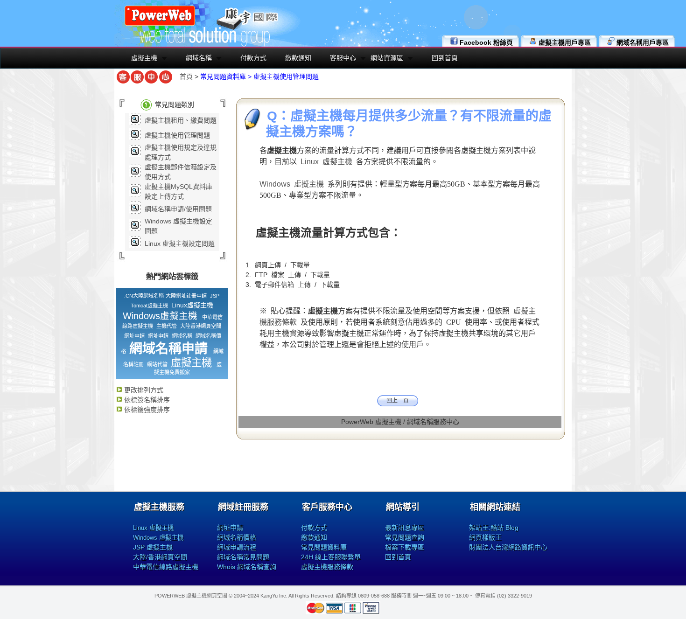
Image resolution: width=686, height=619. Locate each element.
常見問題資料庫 (324, 547)
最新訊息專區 (404, 527)
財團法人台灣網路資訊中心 (508, 547)
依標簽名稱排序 (146, 399)
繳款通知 (298, 58)
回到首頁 (445, 58)
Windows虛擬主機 (160, 316)
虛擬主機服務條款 (327, 566)
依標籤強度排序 (146, 409)
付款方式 (253, 58)
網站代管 (157, 364)
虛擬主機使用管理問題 (177, 135)
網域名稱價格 (236, 537)
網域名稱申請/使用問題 (178, 209)
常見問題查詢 (404, 537)
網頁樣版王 (485, 537)
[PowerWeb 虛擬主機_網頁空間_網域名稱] (160, 24)
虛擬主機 (144, 58)
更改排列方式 (142, 390)
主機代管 (166, 326)
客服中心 (343, 58)
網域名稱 (199, 58)
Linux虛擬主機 (192, 305)
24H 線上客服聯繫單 (331, 557)
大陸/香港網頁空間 (160, 557)
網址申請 (134, 336)
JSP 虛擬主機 (153, 547)
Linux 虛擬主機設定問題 (180, 243)
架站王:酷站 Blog (493, 527)
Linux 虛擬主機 (326, 162)
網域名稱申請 (168, 348)
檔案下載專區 (404, 547)
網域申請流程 (236, 547)
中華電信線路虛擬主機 (165, 566)
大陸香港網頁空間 (200, 326)
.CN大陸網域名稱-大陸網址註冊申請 (165, 296)
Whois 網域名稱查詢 (246, 566)
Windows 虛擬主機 (291, 184)
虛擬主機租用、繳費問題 (181, 120)
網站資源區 (387, 58)
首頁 (186, 76)
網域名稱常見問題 (243, 557)
